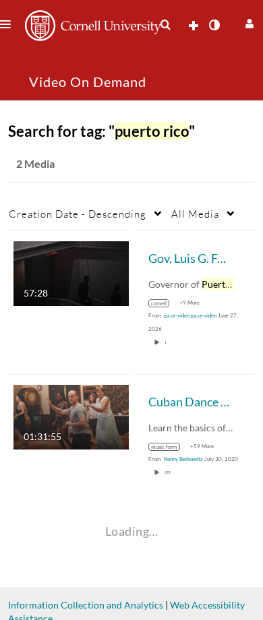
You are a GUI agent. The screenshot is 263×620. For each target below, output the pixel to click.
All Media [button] (195, 214)
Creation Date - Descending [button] (77, 214)
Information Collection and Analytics (85, 605)
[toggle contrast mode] (214, 25)
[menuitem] (165, 25)
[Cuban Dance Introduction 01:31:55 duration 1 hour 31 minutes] (71, 416)
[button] (248, 21)
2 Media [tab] (35, 163)
